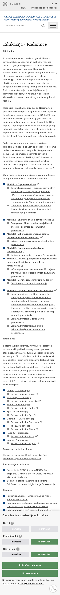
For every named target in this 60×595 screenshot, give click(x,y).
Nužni (6, 523)
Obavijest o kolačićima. (32, 583)
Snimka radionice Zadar (23, 408)
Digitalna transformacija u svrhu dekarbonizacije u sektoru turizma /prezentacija (28, 329)
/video (21, 184)
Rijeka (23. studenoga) (18, 425)
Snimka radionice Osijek (23, 394)
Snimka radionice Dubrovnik (25, 422)
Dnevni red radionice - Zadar (17, 449)
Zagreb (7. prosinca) (17, 440)
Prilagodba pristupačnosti (44, 7)
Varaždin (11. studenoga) (19, 397)
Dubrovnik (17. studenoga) (20, 418)
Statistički (9, 549)
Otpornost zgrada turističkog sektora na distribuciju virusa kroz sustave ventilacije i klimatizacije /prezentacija (32, 209)
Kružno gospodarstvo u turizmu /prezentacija (33, 255)
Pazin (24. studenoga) (18, 433)
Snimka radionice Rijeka (23, 429)
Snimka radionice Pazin (22, 436)
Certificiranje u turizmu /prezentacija (29, 283)
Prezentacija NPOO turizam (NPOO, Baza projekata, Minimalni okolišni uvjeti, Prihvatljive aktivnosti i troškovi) (30, 473)
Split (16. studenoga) (17, 411)
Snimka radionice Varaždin (24, 401)
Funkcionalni (10, 536)
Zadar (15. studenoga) (18, 404)
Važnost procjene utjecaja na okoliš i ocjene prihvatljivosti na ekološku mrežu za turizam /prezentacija (33, 273)
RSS (23, 7)
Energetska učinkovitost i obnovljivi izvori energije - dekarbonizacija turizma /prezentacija (31, 227)
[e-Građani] (16, 4)
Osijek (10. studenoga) (18, 390)
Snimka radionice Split (22, 415)
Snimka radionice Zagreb (23, 443)
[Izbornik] (53, 25)
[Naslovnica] (30, 18)
